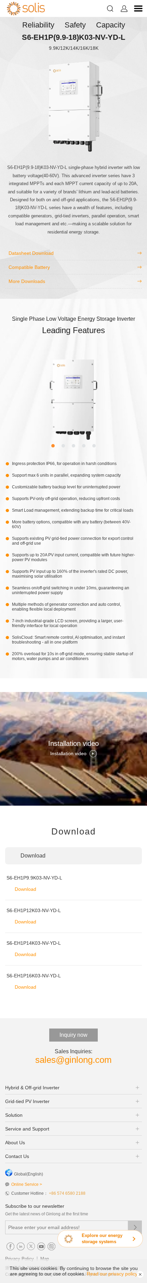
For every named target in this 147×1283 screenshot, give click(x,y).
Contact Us (17, 1156)
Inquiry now (73, 1035)
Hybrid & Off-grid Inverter (32, 1087)
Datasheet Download (31, 253)
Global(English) (28, 1174)
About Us (15, 1142)
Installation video (68, 753)
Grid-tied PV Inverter (27, 1101)
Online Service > (26, 1184)
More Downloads (27, 281)
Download (25, 889)
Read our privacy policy (112, 1273)
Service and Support (27, 1129)
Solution (14, 1115)
